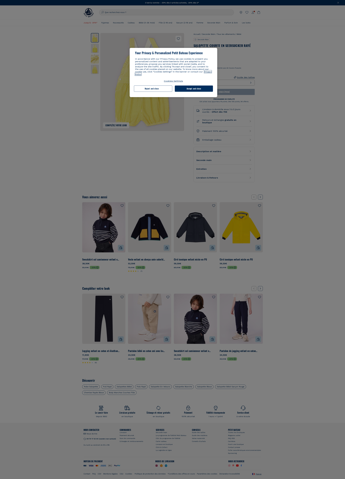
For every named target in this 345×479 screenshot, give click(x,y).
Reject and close (152, 88)
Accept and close (194, 88)
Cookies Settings (173, 81)
